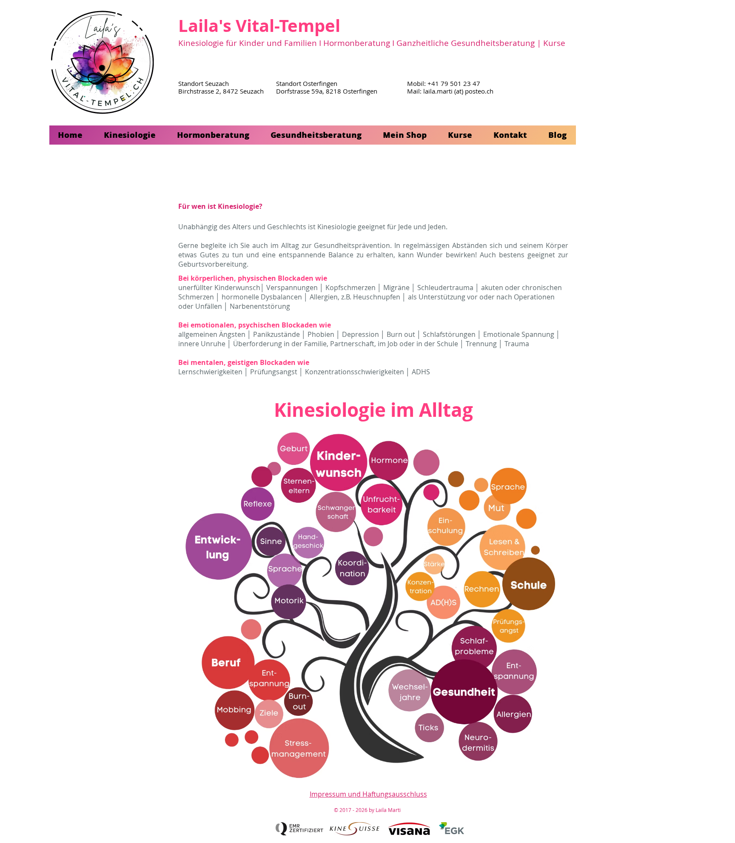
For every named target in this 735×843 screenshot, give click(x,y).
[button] (130, 135)
